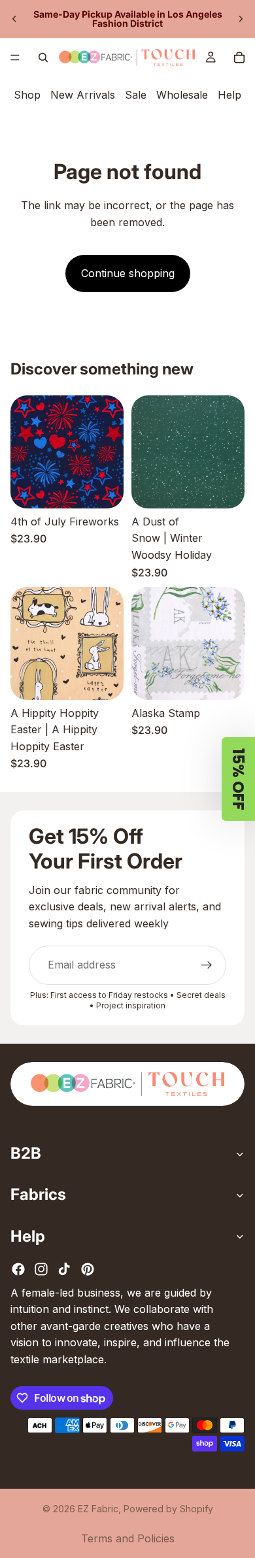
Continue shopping (128, 273)
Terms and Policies (128, 1538)
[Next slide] (240, 19)
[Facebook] (18, 1269)
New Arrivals (82, 94)
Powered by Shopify (168, 1508)
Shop (27, 94)
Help (229, 94)
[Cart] (239, 57)
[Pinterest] (87, 1269)
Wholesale (182, 94)
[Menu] (15, 57)
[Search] (43, 57)
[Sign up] (206, 965)
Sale (135, 94)
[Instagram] (41, 1269)
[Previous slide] (14, 19)
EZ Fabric (98, 1508)
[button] (238, 779)
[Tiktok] (64, 1269)
